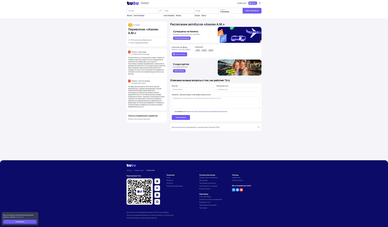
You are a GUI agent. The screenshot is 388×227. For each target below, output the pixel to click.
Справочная (241, 3)
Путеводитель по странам (208, 186)
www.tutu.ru (160, 215)
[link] (182, 38)
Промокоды (203, 180)
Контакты (170, 183)
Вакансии (170, 180)
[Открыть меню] (260, 3)
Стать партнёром (205, 197)
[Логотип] (133, 3)
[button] (157, 181)
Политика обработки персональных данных (142, 218)
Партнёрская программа (208, 205)
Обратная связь (237, 180)
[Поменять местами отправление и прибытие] (160, 11)
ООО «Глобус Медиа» (161, 212)
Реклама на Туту (204, 202)
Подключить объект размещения (210, 199)
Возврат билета (204, 189)
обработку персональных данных (198, 111)
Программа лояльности (207, 183)
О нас (168, 177)
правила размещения (219, 111)
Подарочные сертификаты (208, 177)
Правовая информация (175, 186)
